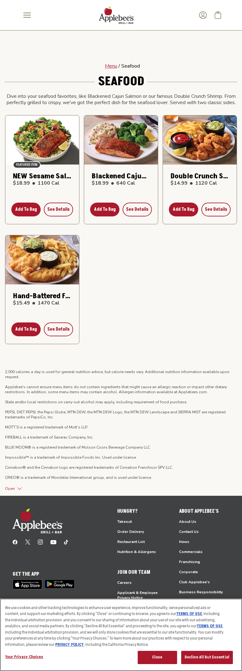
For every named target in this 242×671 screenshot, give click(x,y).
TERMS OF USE (189, 614)
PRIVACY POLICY (69, 644)
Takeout (124, 521)
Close (157, 657)
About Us (187, 521)
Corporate (188, 571)
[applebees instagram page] (40, 541)
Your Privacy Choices (24, 657)
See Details (58, 209)
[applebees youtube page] (53, 541)
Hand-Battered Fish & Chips (42, 296)
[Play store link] (60, 584)
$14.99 (193, 183)
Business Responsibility (201, 592)
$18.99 (36, 183)
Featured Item (26, 164)
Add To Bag (26, 209)
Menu (111, 66)
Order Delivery (130, 531)
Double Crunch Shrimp (199, 176)
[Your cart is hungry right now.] (218, 15)
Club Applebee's (194, 581)
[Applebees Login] (202, 15)
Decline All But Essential (207, 657)
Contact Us (189, 531)
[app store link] (27, 584)
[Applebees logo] (116, 14)
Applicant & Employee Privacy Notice (137, 595)
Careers (124, 582)
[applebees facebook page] (15, 541)
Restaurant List (131, 541)
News (184, 541)
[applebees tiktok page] (66, 541)
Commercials (191, 551)
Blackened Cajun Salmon (121, 176)
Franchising (189, 561)
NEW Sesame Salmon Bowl (42, 176)
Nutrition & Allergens (136, 551)
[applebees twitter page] (27, 541)
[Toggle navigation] (27, 15)
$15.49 (36, 303)
